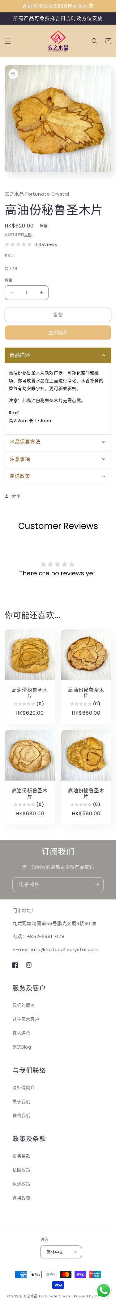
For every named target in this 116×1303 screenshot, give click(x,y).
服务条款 (21, 1156)
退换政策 (21, 1198)
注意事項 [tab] (20, 459)
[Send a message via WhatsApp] (103, 1290)
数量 (9, 280)
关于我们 (21, 1101)
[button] (8, 41)
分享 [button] (16, 496)
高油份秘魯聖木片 (86, 693)
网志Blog (21, 1047)
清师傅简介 (23, 1087)
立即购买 (58, 332)
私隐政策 (21, 1170)
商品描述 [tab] (20, 355)
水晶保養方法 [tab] (25, 441)
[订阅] (96, 884)
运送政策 (21, 1184)
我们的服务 (23, 1005)
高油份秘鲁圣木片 (30, 693)
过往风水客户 (26, 1019)
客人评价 (21, 1033)
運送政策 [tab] (20, 476)
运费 (27, 234)
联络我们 (21, 1115)
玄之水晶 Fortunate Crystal (48, 1296)
